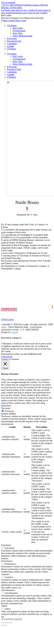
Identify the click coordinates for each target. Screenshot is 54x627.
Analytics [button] (5, 574)
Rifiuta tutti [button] (36, 354)
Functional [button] (6, 545)
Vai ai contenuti (8, 2)
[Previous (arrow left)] (2, 625)
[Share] (5, 622)
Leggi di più (6, 356)
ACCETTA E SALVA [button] (11, 619)
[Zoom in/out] (11, 622)
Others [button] (4, 606)
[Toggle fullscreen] (8, 622)
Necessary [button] (6, 408)
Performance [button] (7, 561)
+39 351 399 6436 (9, 5)
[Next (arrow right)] (5, 625)
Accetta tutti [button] (25, 354)
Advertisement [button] (7, 590)
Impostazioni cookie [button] (10, 354)
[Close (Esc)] (2, 622)
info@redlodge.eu (26, 5)
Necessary (9, 411)
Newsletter (17, 7)
